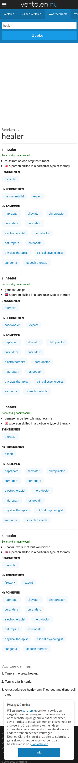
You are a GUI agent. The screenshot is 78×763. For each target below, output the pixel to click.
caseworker (12, 325)
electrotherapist (15, 233)
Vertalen (9, 14)
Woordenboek (58, 14)
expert (37, 196)
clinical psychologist (50, 252)
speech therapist (37, 262)
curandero (34, 223)
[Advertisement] (39, 84)
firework (10, 582)
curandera (11, 223)
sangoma (11, 262)
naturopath (12, 243)
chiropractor (57, 213)
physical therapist (16, 252)
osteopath (35, 243)
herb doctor (42, 233)
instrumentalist (14, 196)
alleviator (34, 213)
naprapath (11, 213)
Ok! (39, 752)
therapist (10, 179)
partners (28, 710)
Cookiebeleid (39, 744)
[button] (4, 4)
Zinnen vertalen (31, 14)
